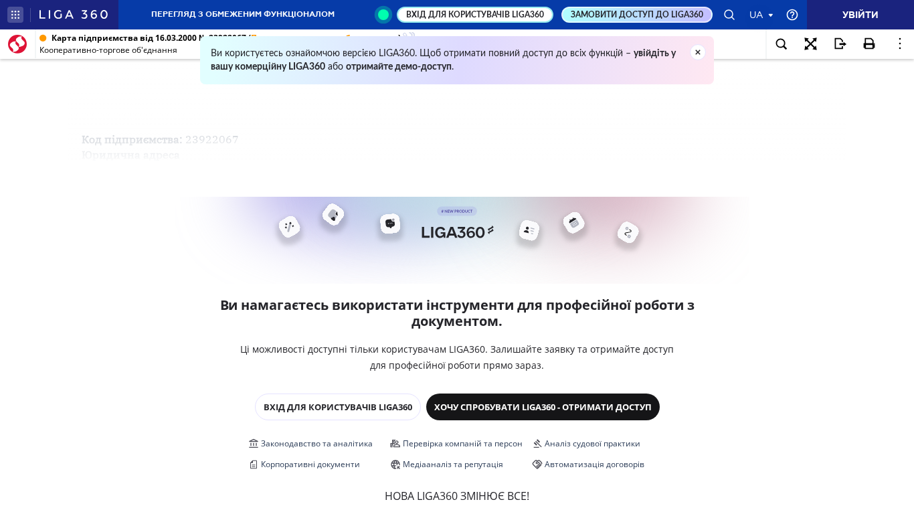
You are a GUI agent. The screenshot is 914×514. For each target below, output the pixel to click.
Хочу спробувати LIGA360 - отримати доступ (543, 407)
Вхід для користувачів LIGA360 (338, 407)
